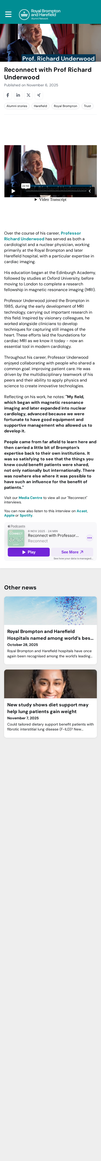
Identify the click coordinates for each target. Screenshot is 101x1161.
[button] (8, 14)
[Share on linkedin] (18, 95)
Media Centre (30, 497)
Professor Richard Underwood (42, 236)
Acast (82, 511)
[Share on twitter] (28, 95)
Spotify (26, 515)
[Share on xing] (38, 95)
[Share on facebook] (7, 95)
